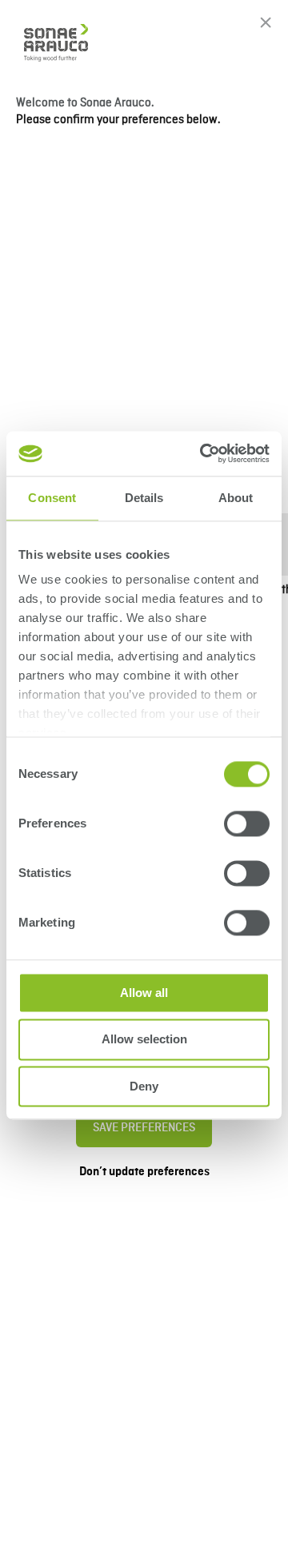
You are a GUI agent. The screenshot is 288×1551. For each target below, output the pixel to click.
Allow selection (144, 1040)
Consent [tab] (52, 497)
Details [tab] (144, 497)
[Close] (265, 22)
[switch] (247, 823)
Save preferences (144, 1128)
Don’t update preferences (144, 1172)
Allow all (144, 992)
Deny (144, 1086)
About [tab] (236, 497)
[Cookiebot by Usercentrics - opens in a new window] (203, 453)
